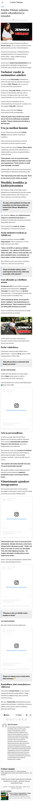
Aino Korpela (24, 20)
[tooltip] (7, 719)
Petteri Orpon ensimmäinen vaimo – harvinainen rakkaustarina (20, 794)
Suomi (2, 6)
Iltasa (20, 783)
